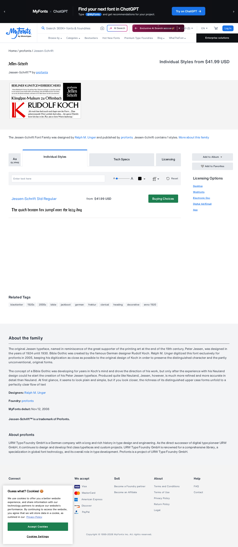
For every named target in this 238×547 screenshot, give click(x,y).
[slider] (122, 178)
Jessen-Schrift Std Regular (34, 198)
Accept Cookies (38, 526)
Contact (198, 492)
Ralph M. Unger (85, 137)
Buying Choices (163, 198)
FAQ (196, 486)
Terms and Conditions (167, 486)
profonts (25, 50)
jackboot (66, 304)
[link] (42, 28)
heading (118, 304)
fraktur (92, 304)
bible (53, 304)
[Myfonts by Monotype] (18, 33)
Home (13, 50)
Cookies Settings (38, 536)
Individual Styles (55, 156)
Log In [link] (228, 28)
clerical (105, 304)
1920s (31, 304)
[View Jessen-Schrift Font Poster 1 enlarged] (45, 101)
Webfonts (199, 192)
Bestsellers (91, 38)
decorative (133, 304)
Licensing (168, 159)
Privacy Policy (162, 498)
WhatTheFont (176, 38)
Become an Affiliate (125, 492)
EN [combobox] (203, 28)
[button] (4, 11)
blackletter (16, 304)
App (195, 210)
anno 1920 (150, 304)
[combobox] (83, 28)
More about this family (194, 137)
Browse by (54, 38)
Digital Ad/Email (202, 204)
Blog (159, 38)
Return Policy (162, 504)
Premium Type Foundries (138, 38)
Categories (72, 38)
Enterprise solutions (217, 38)
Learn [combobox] (167, 28)
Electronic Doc (201, 198)
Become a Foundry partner (129, 486)
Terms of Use (162, 492)
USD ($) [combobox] (185, 28)
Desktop (198, 186)
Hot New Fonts (111, 38)
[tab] (15, 159)
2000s (42, 304)
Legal (157, 510)
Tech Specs (122, 159)
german (79, 304)
